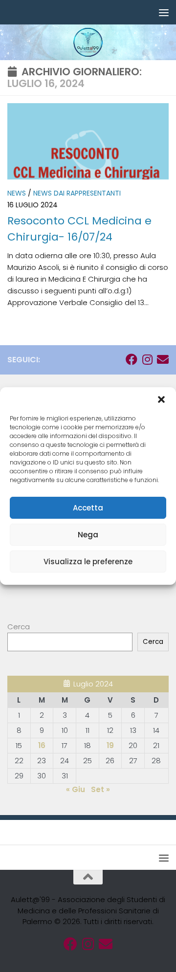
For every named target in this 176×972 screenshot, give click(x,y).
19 (110, 745)
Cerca (18, 626)
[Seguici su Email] (163, 359)
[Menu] (164, 12)
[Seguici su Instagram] (147, 359)
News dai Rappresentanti (77, 193)
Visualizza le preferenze (88, 561)
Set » (100, 789)
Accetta (88, 508)
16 (41, 745)
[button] (161, 399)
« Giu (75, 789)
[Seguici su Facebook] (131, 359)
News (16, 193)
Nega (88, 535)
